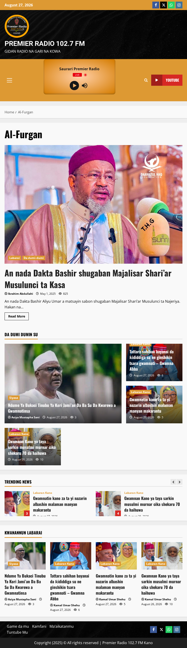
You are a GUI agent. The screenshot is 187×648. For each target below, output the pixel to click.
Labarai (14, 258)
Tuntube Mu (17, 632)
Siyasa (13, 398)
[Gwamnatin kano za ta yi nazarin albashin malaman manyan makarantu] (116, 556)
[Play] (74, 85)
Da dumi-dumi (34, 258)
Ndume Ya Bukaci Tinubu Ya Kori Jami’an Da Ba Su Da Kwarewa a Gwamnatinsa (62, 408)
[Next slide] (179, 482)
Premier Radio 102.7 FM (45, 43)
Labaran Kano (140, 344)
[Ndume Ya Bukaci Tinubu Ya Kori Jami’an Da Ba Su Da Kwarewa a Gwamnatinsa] (63, 383)
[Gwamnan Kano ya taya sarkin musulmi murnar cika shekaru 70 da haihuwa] (161, 556)
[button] (9, 80)
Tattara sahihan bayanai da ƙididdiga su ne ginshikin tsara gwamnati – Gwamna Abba (152, 360)
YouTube (172, 80)
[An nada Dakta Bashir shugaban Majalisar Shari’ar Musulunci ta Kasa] (93, 204)
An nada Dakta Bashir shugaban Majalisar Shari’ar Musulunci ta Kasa (88, 278)
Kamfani (39, 626)
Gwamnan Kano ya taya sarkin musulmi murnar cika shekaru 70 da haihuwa (32, 447)
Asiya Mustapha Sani (25, 417)
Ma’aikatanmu (61, 626)
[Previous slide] (173, 482)
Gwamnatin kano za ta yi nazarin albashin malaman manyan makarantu (151, 405)
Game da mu (18, 626)
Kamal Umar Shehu (67, 605)
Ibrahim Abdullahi (20, 294)
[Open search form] (146, 80)
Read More (18, 317)
